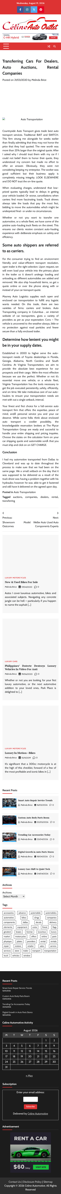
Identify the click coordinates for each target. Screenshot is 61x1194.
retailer (30, 946)
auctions (17, 497)
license (30, 932)
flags (54, 927)
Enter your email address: (30, 1103)
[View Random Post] (48, 46)
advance (22, 913)
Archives (7, 892)
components (9, 922)
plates (19, 941)
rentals (53, 941)
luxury (53, 932)
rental (55, 497)
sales (42, 946)
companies (31, 497)
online (44, 936)
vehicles (15, 955)
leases (18, 932)
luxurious (42, 932)
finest (44, 927)
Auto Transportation (25, 492)
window (26, 955)
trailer (25, 951)
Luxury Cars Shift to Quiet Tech (34, 869)
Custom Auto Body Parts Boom (33, 817)
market (7, 936)
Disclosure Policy (32, 1181)
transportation (50, 951)
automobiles (51, 913)
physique (8, 941)
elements (8, 927)
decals (38, 922)
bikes (24, 917)
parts (54, 936)
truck (6, 955)
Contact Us (15, 1181)
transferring (8, 500)
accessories (9, 913)
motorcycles (20, 936)
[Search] (54, 46)
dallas (25, 922)
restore (18, 946)
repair (6, 946)
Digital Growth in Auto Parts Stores (36, 852)
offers (33, 936)
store (17, 951)
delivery (52, 922)
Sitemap (48, 1181)
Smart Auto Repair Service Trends (35, 800)
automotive (9, 917)
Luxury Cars (11, 662)
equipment (22, 927)
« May (29, 1075)
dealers (44, 497)
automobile (36, 913)
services (7, 951)
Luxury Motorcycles (15, 578)
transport (36, 951)
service (53, 946)
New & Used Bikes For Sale (21, 582)
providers (31, 941)
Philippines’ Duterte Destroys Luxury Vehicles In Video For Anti (30, 667)
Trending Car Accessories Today (34, 834)
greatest (7, 932)
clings (36, 917)
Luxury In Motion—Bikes (20, 753)
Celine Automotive (38, 1113)
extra (35, 927)
